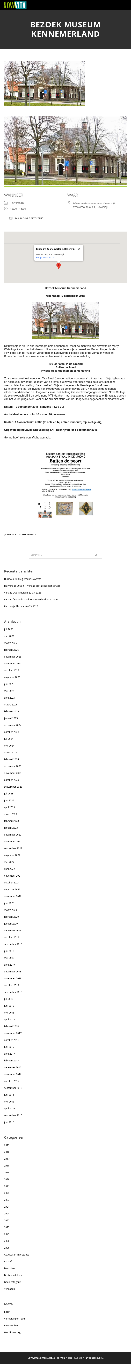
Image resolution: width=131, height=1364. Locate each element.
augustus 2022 (12, 855)
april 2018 (9, 1019)
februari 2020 (11, 916)
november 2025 (12, 663)
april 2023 (9, 807)
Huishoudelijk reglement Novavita (22, 579)
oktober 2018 (11, 985)
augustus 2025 (12, 677)
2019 (7, 1172)
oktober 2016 (11, 1081)
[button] (58, 266)
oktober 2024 (11, 732)
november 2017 (12, 1033)
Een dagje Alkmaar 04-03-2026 (21, 606)
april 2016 (9, 1108)
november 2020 (12, 896)
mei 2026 (9, 636)
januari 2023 (11, 827)
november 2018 (12, 978)
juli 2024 (8, 738)
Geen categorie (12, 1282)
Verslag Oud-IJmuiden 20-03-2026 (22, 592)
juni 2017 (9, 1046)
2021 (7, 1186)
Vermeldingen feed (14, 1318)
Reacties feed (11, 1325)
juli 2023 (8, 793)
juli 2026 (8, 629)
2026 (7, 1240)
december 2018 (12, 971)
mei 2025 (9, 690)
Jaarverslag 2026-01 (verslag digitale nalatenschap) (32, 585)
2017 (7, 1158)
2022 (7, 1193)
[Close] (79, 249)
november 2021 (12, 875)
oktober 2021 (11, 882)
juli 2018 (8, 998)
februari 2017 (11, 1060)
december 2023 (12, 766)
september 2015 (13, 1115)
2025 (7, 1220)
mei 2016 (9, 1101)
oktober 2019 (11, 937)
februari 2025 (11, 711)
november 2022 (12, 841)
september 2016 (13, 1087)
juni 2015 (9, 1122)
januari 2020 (11, 923)
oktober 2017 (11, 1040)
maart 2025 (10, 704)
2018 (7, 1165)
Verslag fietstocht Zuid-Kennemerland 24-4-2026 (31, 599)
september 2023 (13, 786)
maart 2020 (10, 910)
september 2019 (13, 944)
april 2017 (9, 1053)
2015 (7, 1145)
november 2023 (12, 773)
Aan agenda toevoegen (28, 218)
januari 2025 (11, 718)
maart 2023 (10, 814)
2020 (7, 1179)
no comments (29, 534)
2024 (7, 1206)
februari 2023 (11, 821)
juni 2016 (9, 1094)
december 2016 (12, 1067)
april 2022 (9, 868)
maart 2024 (10, 752)
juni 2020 (9, 903)
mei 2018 (9, 1012)
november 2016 (12, 1074)
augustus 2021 (12, 889)
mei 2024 (9, 745)
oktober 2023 (11, 779)
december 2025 (12, 656)
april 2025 (9, 697)
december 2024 (12, 725)
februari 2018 (11, 1026)
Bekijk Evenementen (45, 257)
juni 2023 (9, 800)
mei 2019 (9, 957)
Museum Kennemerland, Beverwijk (94, 203)
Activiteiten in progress (16, 1254)
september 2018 (13, 992)
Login (7, 1311)
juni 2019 (9, 951)
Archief (8, 1261)
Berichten (9, 1268)
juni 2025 (9, 684)
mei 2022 (9, 862)
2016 (7, 1151)
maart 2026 (10, 643)
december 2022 (12, 834)
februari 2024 (11, 759)
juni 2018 (9, 1005)
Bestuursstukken (13, 1275)
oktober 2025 (11, 670)
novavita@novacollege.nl (41, 1358)
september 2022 (13, 848)
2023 (7, 1199)
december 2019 (12, 930)
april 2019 (9, 964)
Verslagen (9, 1288)
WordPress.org (12, 1332)
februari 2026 (11, 649)
